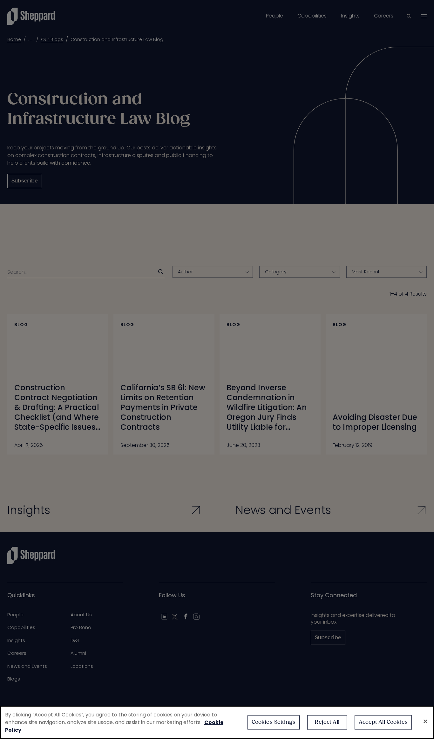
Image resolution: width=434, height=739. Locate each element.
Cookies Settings (274, 722)
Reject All (327, 722)
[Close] (425, 722)
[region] (217, 722)
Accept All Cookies (383, 722)
